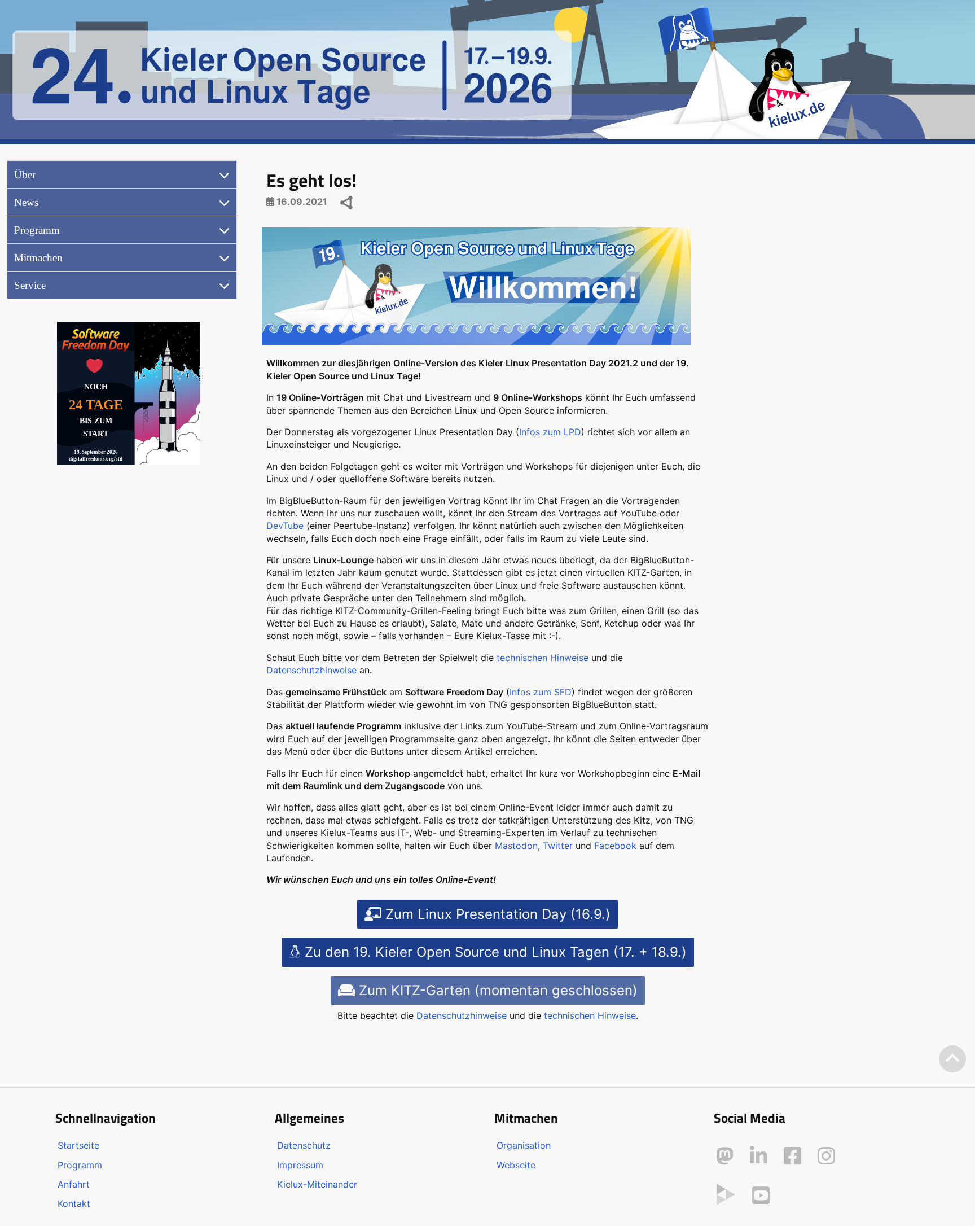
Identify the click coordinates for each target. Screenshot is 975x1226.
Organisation (524, 1145)
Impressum (300, 1165)
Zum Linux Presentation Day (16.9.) (496, 914)
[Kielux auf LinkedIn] (758, 1156)
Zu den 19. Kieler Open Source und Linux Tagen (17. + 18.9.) (494, 952)
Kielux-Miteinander (317, 1184)
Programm (37, 230)
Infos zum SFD (541, 692)
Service (30, 285)
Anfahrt (74, 1184)
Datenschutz (304, 1145)
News (26, 202)
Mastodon (516, 845)
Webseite (516, 1165)
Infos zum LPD (550, 431)
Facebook (615, 845)
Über (25, 175)
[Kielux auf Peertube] (726, 1193)
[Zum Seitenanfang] (952, 1059)
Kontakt (74, 1203)
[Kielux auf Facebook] (792, 1156)
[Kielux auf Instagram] (826, 1156)
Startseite (78, 1145)
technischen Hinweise (542, 657)
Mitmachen (38, 258)
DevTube (285, 525)
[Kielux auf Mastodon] (725, 1156)
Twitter (558, 845)
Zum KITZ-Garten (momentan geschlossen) (496, 990)
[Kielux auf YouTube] (761, 1195)
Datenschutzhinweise (311, 670)
